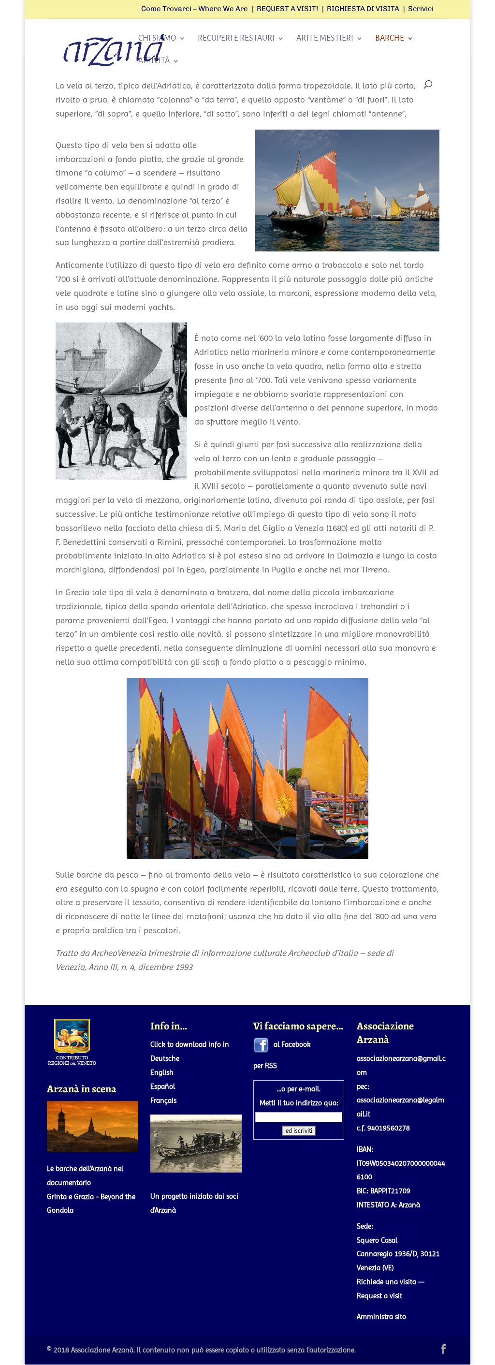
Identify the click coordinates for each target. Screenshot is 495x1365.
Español (162, 1086)
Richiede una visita (386, 1281)
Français (163, 1100)
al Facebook (292, 1044)
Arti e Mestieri (324, 39)
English (162, 1072)
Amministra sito (381, 1316)
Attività (154, 61)
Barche (389, 39)
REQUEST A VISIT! (287, 9)
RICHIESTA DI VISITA (363, 9)
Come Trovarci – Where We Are (194, 9)
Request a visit (379, 1296)
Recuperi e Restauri (236, 39)
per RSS (265, 1065)
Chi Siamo (157, 39)
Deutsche (164, 1058)
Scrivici (421, 9)
